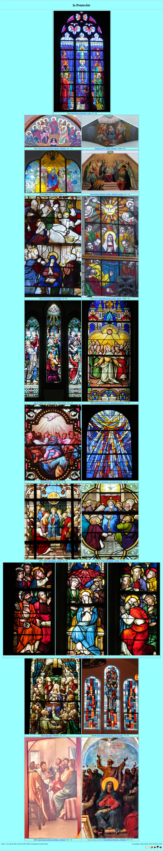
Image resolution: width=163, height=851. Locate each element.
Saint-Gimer (48, 482)
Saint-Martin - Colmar (81, 656)
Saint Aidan (48, 735)
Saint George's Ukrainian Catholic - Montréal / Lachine (106, 194)
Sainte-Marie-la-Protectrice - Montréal (114, 840)
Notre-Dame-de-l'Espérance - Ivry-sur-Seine (110, 735)
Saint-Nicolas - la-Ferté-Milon (52, 298)
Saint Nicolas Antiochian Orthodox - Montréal (52, 148)
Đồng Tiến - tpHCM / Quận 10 (54, 194)
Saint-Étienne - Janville (55, 561)
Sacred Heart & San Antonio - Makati (110, 298)
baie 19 (36, 403)
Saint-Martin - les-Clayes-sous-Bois (111, 482)
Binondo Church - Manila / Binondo (106, 148)
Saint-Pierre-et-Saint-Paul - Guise (81, 113)
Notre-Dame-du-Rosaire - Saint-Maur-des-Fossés (109, 403)
